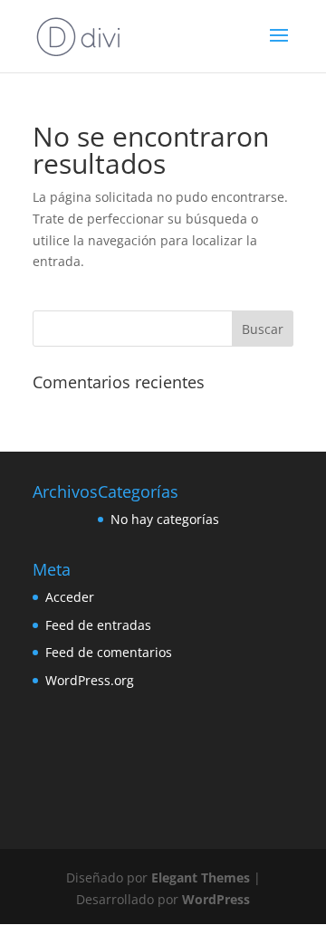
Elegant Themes (200, 877)
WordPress (216, 899)
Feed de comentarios (108, 652)
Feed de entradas (98, 625)
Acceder (69, 597)
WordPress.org (89, 680)
